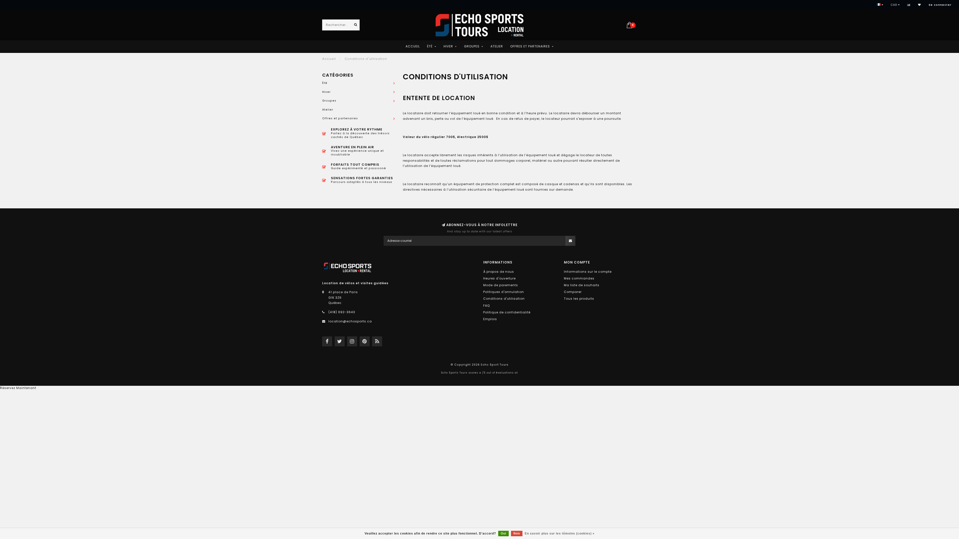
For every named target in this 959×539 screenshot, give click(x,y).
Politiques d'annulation (503, 292)
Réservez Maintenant (18, 388)
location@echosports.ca (350, 321)
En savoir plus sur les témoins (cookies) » (560, 533)
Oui (503, 533)
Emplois (490, 319)
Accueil (413, 46)
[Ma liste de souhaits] (919, 5)
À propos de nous (498, 272)
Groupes (472, 46)
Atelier (496, 46)
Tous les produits (579, 298)
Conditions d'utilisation (504, 298)
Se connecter (940, 5)
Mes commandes (579, 278)
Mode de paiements (500, 285)
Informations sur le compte (588, 272)
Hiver (448, 46)
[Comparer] (909, 5)
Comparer (573, 292)
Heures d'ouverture (499, 278)
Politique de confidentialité (506, 312)
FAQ (486, 305)
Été (430, 46)
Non (516, 533)
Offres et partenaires (530, 46)
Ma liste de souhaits (581, 285)
